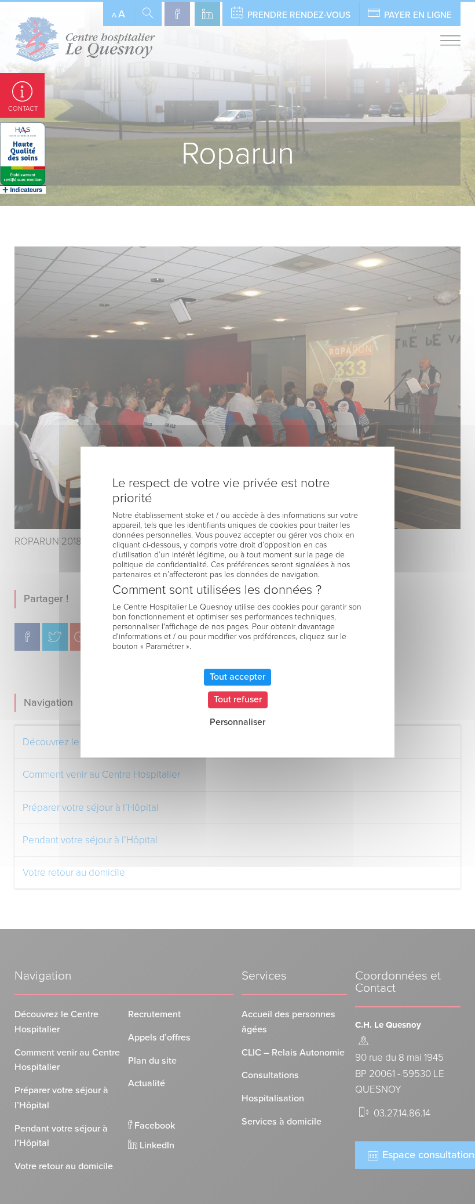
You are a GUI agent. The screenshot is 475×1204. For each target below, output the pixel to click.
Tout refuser (238, 699)
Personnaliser (237, 722)
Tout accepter (237, 677)
